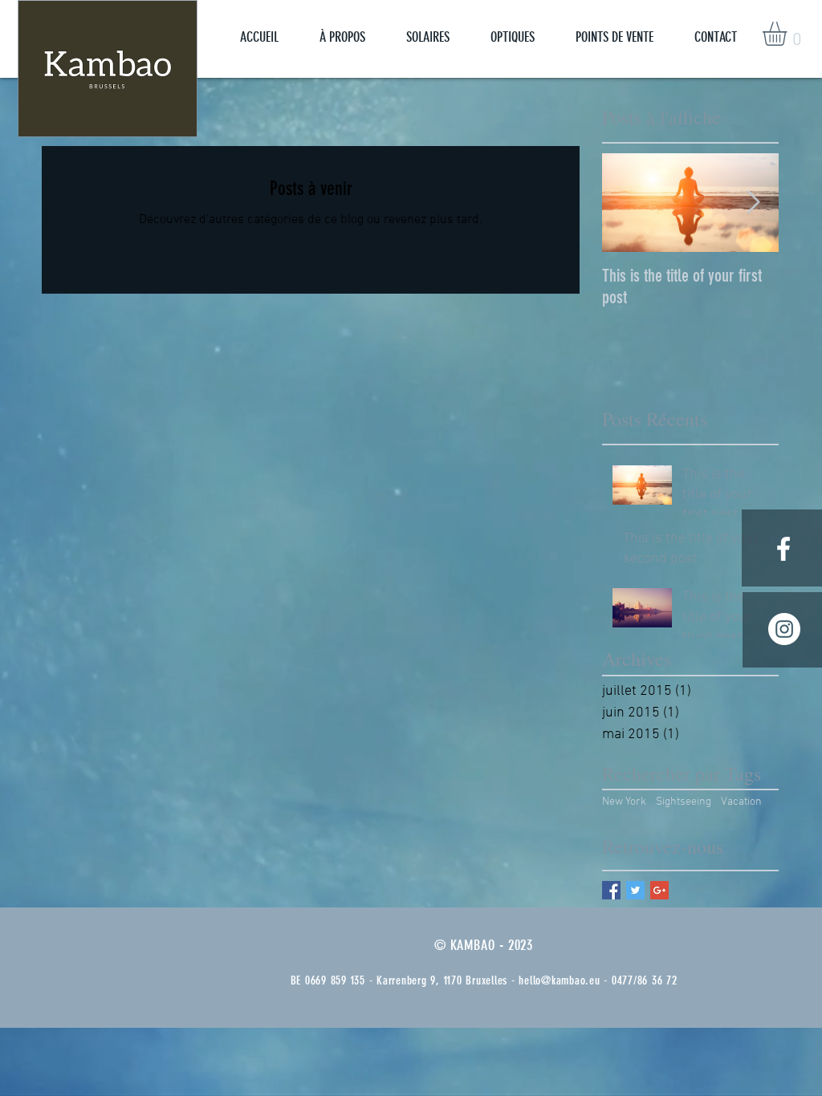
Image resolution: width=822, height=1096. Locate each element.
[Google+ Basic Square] (659, 890)
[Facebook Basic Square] (611, 890)
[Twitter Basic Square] (635, 890)
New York (624, 802)
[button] (789, 34)
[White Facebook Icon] (783, 549)
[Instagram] (784, 629)
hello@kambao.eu (559, 980)
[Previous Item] (628, 202)
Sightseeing (683, 802)
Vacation (741, 802)
